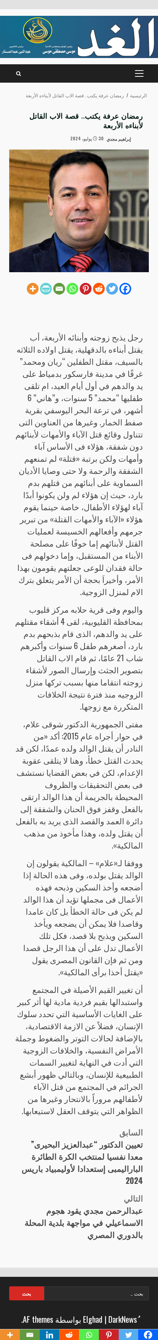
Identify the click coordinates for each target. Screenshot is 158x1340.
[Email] (59, 289)
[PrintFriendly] (46, 289)
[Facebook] (125, 289)
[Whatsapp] (72, 289)
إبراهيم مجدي (119, 138)
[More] (33, 289)
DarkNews (122, 1319)
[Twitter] (112, 289)
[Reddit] (99, 289)
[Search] (18, 73)
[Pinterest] (85, 289)
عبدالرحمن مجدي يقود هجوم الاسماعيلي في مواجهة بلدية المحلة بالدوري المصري (84, 1216)
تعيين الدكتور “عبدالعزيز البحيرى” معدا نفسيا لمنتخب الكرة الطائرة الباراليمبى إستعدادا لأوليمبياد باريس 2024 (82, 1156)
